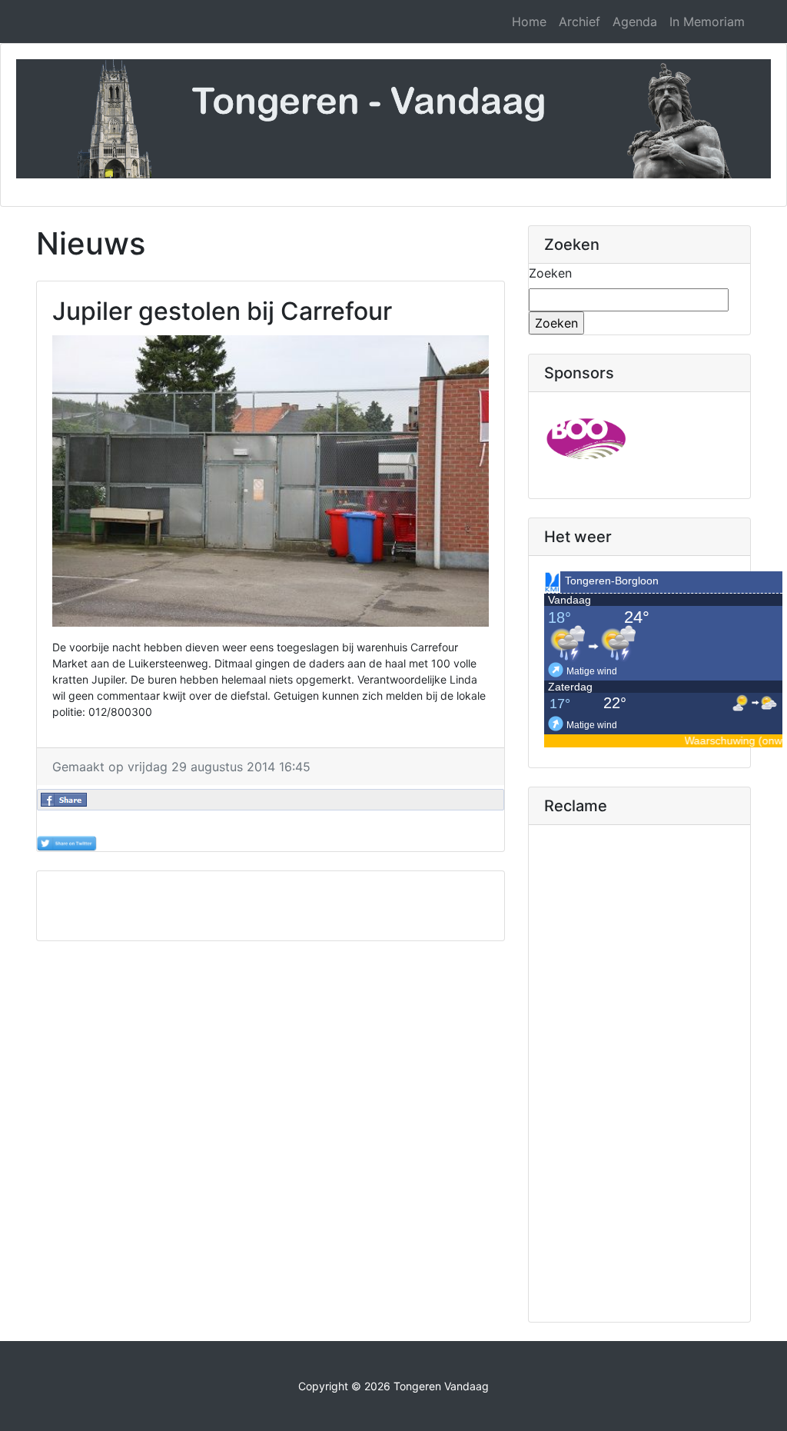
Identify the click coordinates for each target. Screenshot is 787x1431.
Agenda (635, 21)
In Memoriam (707, 21)
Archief (579, 21)
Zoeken (550, 273)
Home (529, 21)
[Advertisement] (316, 905)
